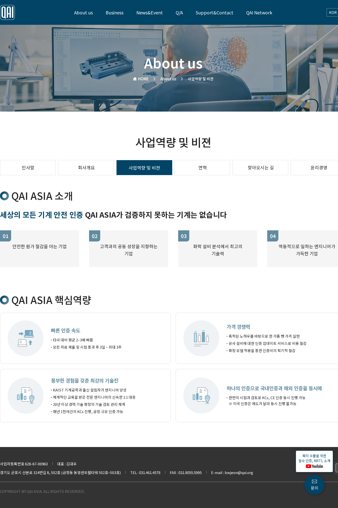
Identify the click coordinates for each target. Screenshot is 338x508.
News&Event (149, 12)
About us (83, 12)
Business (114, 12)
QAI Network (259, 12)
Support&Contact (214, 12)
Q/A (179, 12)
